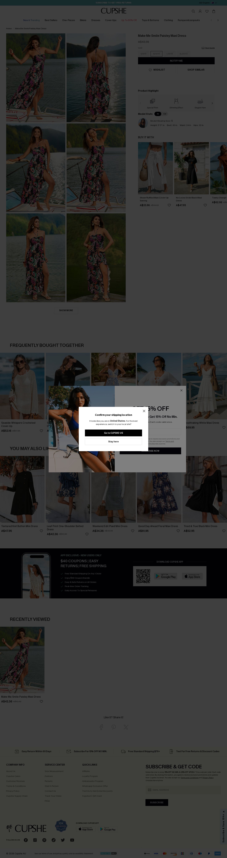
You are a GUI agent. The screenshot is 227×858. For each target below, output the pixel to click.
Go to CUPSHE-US (113, 433)
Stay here (113, 441)
